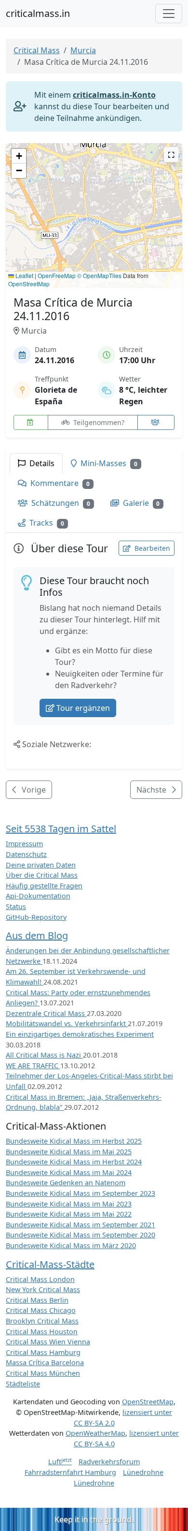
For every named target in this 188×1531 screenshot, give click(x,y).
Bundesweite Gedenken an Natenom (65, 1182)
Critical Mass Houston (42, 1331)
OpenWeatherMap (95, 1433)
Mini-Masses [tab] (108, 463)
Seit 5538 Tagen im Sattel (61, 828)
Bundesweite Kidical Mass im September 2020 (80, 1234)
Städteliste (23, 1383)
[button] (94, 206)
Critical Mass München (43, 1373)
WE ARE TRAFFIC (33, 1065)
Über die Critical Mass (42, 875)
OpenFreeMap (57, 275)
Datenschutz (26, 854)
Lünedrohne (143, 1472)
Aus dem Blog (37, 935)
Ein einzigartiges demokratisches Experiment (80, 1034)
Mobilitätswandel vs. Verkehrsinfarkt (67, 1023)
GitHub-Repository (36, 917)
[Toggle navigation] (168, 13)
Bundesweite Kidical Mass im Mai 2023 (69, 1203)
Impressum (24, 843)
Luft (60, 1461)
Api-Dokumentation (38, 895)
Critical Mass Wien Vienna (48, 1341)
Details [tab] (40, 463)
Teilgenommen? (97, 422)
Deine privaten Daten (41, 864)
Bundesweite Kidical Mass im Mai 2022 (69, 1214)
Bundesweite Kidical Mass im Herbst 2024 (74, 1161)
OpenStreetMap (29, 284)
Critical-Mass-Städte (50, 1264)
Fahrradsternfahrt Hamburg (70, 1472)
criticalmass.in (38, 13)
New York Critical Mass (43, 1289)
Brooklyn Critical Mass (42, 1320)
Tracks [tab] (45, 522)
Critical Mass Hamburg (43, 1352)
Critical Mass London (40, 1279)
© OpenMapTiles (99, 275)
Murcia (83, 50)
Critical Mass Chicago (41, 1310)
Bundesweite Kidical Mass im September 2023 (80, 1193)
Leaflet (23, 275)
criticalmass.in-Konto (114, 94)
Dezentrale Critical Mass (46, 1013)
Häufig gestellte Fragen (44, 885)
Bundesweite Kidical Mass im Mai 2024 (69, 1172)
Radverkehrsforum (109, 1461)
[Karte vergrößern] (171, 154)
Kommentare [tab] (59, 483)
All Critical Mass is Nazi (44, 1055)
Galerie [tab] (140, 503)
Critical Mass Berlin (37, 1300)
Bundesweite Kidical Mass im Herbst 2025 (74, 1141)
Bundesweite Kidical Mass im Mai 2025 (69, 1151)
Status (16, 906)
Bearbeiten (151, 548)
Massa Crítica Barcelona (45, 1362)
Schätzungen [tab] (59, 503)
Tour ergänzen (83, 708)
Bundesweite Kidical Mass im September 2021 (80, 1224)
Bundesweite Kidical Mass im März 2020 (71, 1245)
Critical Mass (36, 50)
